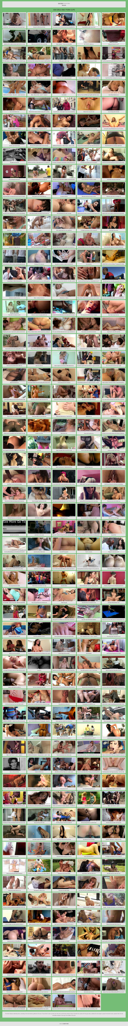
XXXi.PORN (60, 3)
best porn (64, 5)
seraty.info (66, 1023)
